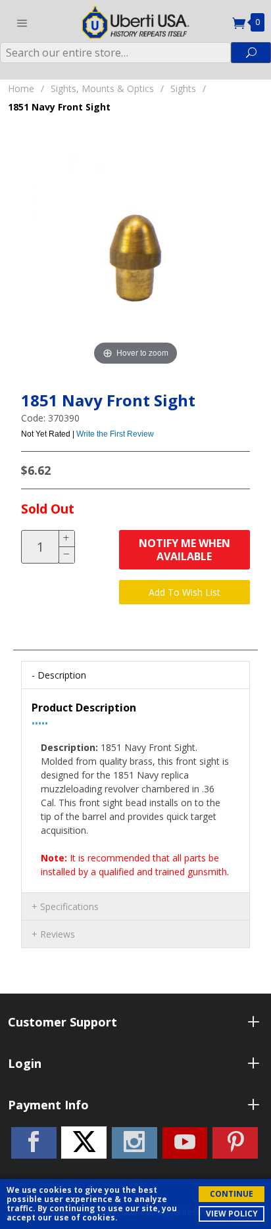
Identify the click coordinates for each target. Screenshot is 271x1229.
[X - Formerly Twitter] (84, 1142)
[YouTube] (185, 1143)
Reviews (57, 934)
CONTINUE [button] (231, 1193)
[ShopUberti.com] (135, 21)
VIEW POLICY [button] (232, 1213)
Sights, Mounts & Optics (102, 88)
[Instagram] (134, 1143)
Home (21, 88)
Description (61, 675)
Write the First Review (115, 434)
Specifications (69, 906)
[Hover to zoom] (135, 258)
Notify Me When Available (184, 550)
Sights (183, 88)
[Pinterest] (235, 1143)
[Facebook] (34, 1143)
